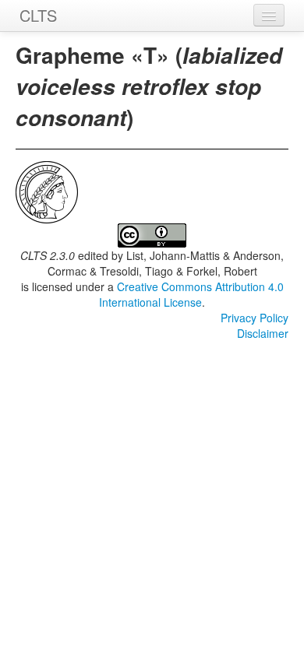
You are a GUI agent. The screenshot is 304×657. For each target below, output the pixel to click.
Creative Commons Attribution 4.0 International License (191, 294)
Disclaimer (262, 333)
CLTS (38, 15)
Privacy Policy (254, 317)
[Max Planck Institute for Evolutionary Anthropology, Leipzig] (47, 191)
